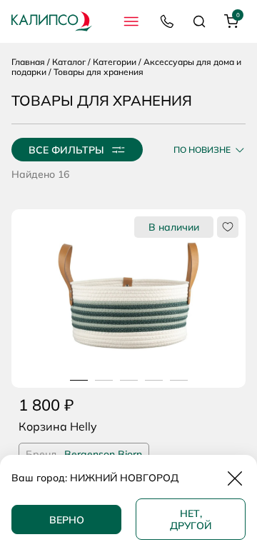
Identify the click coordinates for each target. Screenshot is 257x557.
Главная (28, 61)
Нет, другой (191, 519)
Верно (66, 519)
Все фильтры (66, 150)
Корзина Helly (58, 426)
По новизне (202, 149)
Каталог (69, 61)
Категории (114, 61)
